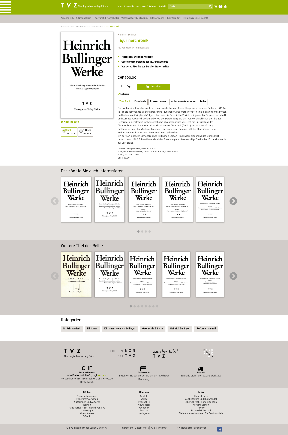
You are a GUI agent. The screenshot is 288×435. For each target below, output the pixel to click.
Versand (102, 375)
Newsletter (144, 405)
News (119, 6)
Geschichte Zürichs (152, 328)
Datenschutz (142, 427)
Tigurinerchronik (112, 26)
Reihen (87, 405)
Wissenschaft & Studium (134, 18)
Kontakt (162, 6)
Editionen (92, 328)
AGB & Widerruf (158, 427)
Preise (201, 407)
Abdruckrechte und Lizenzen (201, 402)
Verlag (144, 399)
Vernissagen (87, 410)
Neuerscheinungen (87, 396)
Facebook (144, 407)
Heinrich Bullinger (180, 328)
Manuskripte (201, 396)
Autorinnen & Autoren (146, 6)
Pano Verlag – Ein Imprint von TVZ (87, 407)
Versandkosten (201, 405)
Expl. (129, 86)
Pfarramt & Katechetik (106, 18)
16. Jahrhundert (71, 328)
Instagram (144, 413)
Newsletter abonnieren (193, 427)
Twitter (144, 410)
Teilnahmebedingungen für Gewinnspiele (201, 413)
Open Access (87, 413)
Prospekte (129, 6)
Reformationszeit (206, 328)
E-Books (87, 416)
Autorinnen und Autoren (87, 402)
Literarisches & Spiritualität (165, 18)
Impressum (127, 427)
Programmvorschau (87, 399)
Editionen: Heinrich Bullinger (119, 328)
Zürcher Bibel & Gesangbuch (75, 18)
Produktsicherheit (201, 410)
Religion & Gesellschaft (195, 18)
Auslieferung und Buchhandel (201, 399)
